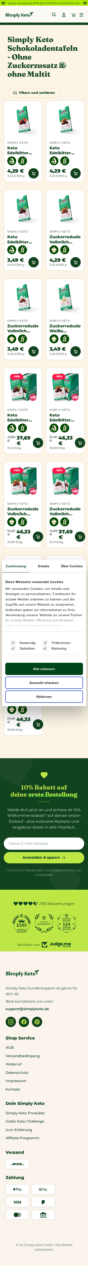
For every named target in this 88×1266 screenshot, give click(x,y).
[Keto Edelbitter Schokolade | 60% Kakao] (23, 209)
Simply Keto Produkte (25, 1113)
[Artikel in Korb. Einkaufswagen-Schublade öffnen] (73, 15)
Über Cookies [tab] (72, 566)
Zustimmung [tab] (16, 566)
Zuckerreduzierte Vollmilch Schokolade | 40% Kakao (23, 328)
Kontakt (13, 1089)
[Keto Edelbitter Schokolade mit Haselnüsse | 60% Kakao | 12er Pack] (65, 387)
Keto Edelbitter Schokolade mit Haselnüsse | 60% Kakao (63, 150)
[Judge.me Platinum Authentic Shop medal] (40, 923)
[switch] (45, 643)
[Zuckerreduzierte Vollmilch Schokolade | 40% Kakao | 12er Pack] (65, 480)
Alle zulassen (44, 669)
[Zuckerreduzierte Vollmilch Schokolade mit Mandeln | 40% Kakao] (65, 209)
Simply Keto (17, 142)
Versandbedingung (23, 1056)
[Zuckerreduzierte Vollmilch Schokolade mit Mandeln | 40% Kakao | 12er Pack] (23, 480)
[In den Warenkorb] (33, 173)
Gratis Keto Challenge (25, 1121)
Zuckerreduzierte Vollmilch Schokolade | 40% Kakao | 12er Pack (65, 511)
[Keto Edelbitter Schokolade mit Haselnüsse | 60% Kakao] (65, 119)
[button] (81, 15)
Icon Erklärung (19, 1129)
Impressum (16, 1081)
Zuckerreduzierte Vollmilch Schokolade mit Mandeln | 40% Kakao (65, 239)
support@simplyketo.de (27, 1009)
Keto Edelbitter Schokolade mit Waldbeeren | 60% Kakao (21, 150)
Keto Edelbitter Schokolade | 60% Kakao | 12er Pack (20, 418)
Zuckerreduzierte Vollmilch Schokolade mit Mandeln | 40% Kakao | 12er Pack (23, 511)
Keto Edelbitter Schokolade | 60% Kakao (20, 239)
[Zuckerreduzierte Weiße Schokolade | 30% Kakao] (65, 298)
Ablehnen (44, 696)
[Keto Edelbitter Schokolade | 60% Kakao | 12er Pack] (23, 387)
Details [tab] (43, 566)
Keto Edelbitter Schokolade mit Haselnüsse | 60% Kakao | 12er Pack (63, 418)
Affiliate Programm (22, 1138)
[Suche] (54, 15)
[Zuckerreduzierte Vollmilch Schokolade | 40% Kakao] (23, 298)
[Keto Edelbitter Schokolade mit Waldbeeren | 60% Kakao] (23, 119)
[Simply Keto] (19, 14)
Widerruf (13, 1064)
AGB (10, 1047)
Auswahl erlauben (44, 683)
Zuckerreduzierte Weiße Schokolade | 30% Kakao (65, 328)
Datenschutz (17, 1072)
